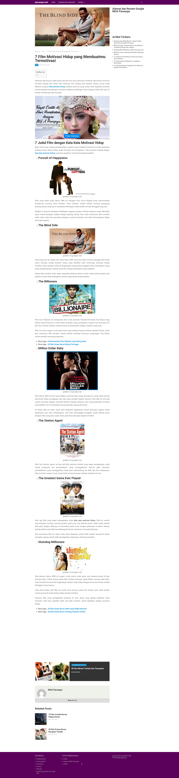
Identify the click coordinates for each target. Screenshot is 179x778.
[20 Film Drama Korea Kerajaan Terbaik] (41, 734)
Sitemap (39, 769)
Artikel (80, 2)
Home (53, 2)
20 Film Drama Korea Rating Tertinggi (63, 344)
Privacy (38, 766)
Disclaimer (40, 764)
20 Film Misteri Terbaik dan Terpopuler (87, 668)
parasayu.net (41, 2)
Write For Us (72, 700)
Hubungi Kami (41, 759)
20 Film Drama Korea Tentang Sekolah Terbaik (66, 611)
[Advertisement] (72, 636)
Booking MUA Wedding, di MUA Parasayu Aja (128, 50)
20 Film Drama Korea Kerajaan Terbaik (57, 730)
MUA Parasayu (45, 65)
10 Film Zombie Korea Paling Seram (57, 715)
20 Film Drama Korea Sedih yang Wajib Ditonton (67, 608)
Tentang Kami (40, 761)
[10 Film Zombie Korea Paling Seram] (41, 719)
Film (37, 65)
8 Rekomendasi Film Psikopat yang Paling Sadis (67, 341)
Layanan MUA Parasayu (66, 2)
